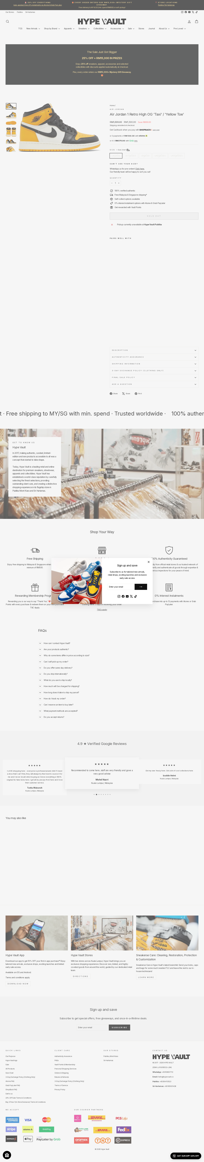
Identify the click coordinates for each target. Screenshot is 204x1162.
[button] (185, 1156)
